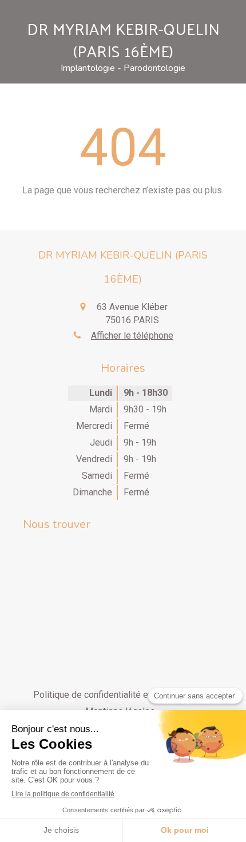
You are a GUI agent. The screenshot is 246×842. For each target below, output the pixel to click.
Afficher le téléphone (132, 335)
